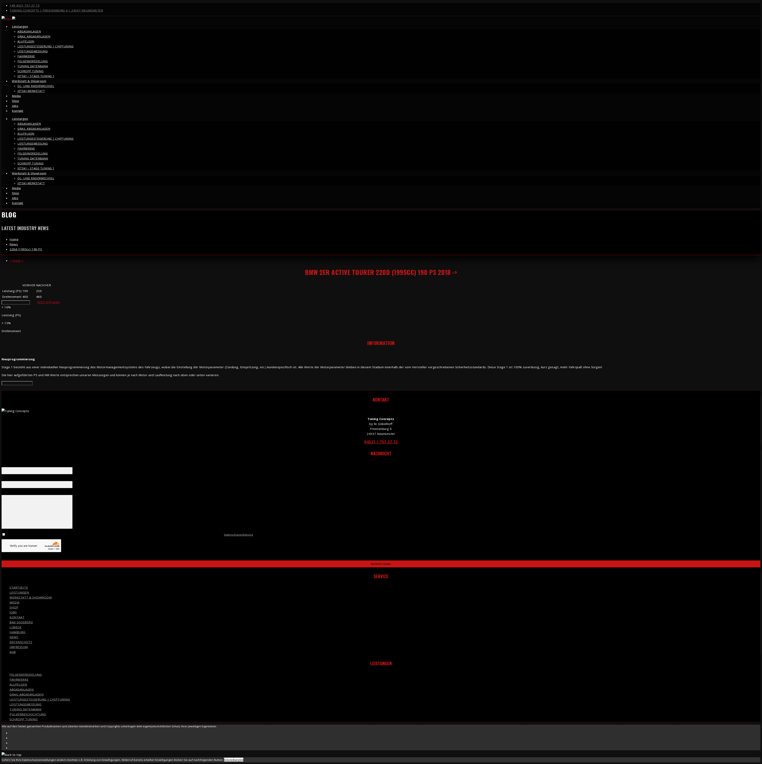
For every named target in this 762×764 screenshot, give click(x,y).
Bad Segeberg (21, 622)
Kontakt (17, 111)
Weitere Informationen (15, 302)
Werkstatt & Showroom (29, 81)
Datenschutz (21, 642)
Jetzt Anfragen (49, 302)
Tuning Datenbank (32, 66)
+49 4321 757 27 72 (24, 5)
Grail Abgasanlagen (33, 36)
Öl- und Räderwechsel (35, 86)
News (14, 637)
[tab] (385, 260)
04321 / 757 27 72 (381, 441)
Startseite (19, 587)
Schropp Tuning (30, 71)
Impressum (19, 647)
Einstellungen (233, 760)
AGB (13, 652)
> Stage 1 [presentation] (17, 260)
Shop (14, 607)
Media (14, 602)
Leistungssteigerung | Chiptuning (45, 46)
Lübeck (15, 627)
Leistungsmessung (32, 51)
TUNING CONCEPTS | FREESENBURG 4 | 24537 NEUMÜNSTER (56, 10)
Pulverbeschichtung (28, 714)
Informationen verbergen (17, 383)
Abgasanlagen (29, 31)
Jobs (13, 612)
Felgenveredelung (32, 61)
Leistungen (20, 26)
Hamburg (17, 632)
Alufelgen (25, 41)
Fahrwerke (26, 56)
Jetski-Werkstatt (31, 91)
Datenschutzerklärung (238, 534)
